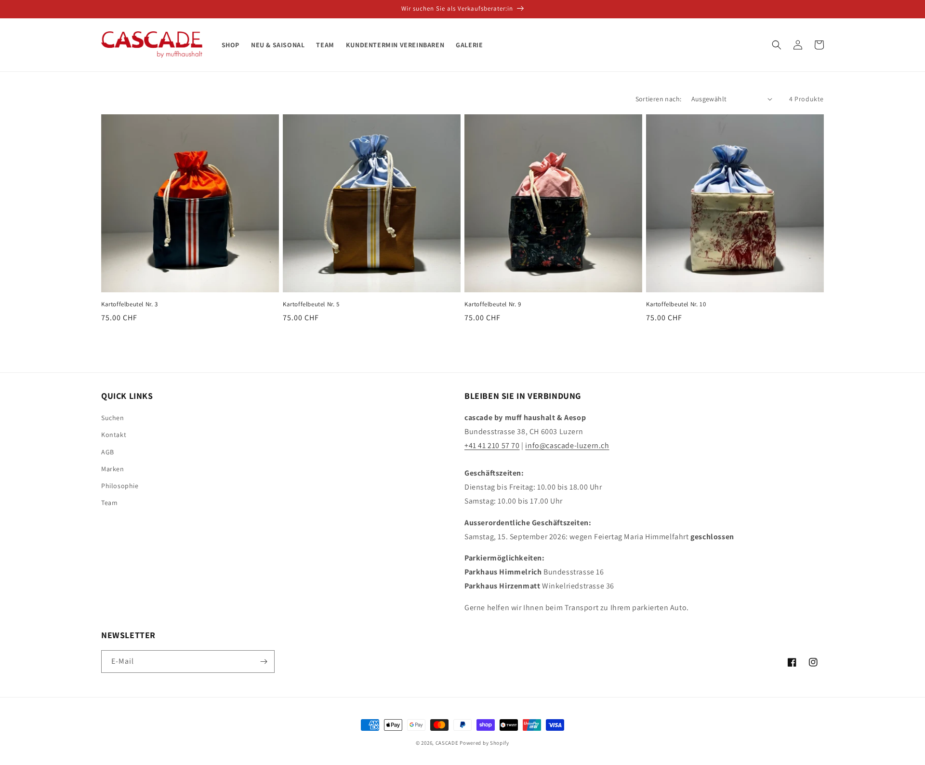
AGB (107, 452)
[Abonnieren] (263, 661)
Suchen (112, 417)
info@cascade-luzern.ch (567, 445)
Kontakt (113, 434)
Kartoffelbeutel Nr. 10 (676, 304)
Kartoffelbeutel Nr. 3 (129, 304)
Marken (112, 468)
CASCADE (447, 742)
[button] (776, 44)
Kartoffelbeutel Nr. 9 (492, 304)
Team (109, 502)
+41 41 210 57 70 (492, 445)
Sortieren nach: (658, 99)
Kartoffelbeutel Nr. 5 (311, 304)
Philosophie (120, 485)
